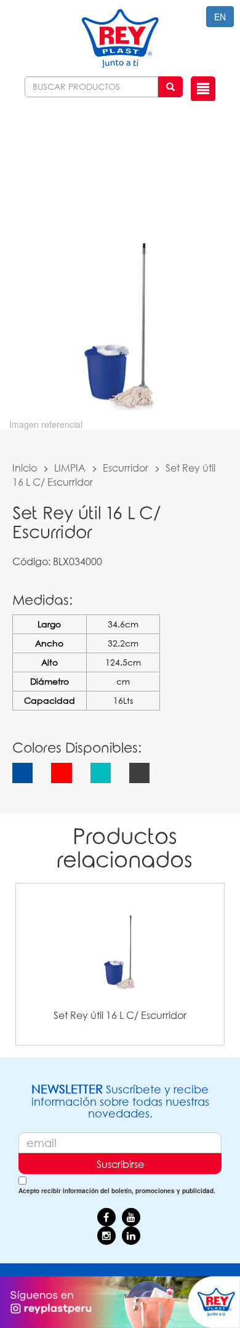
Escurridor (125, 467)
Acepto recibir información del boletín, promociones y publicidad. (116, 1190)
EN (220, 16)
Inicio (24, 467)
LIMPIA (70, 467)
